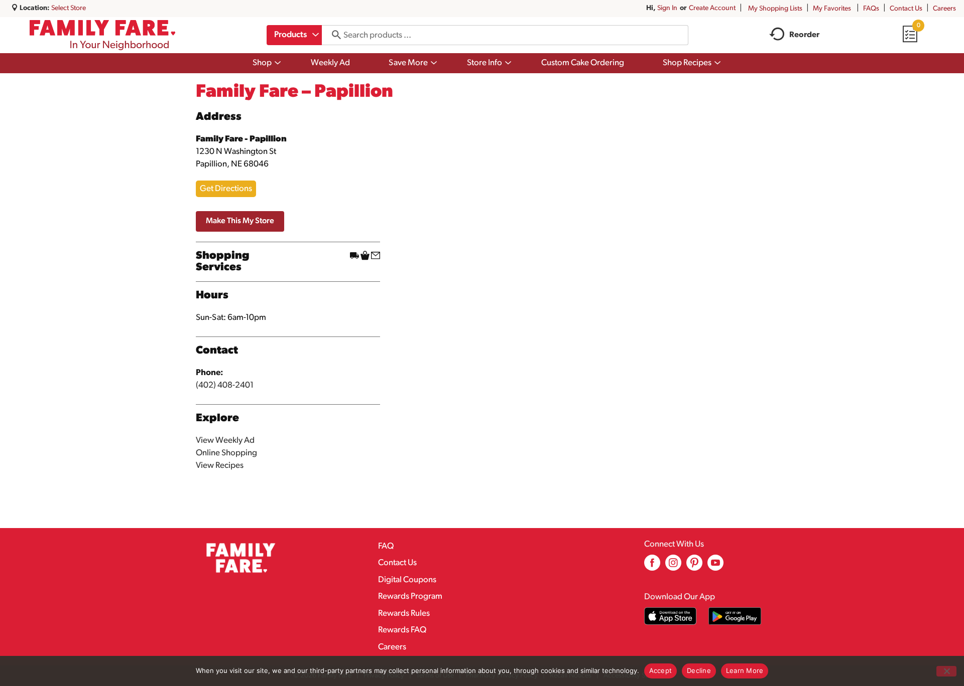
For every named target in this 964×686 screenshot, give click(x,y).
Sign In (667, 8)
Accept (660, 670)
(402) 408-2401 (225, 385)
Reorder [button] (804, 35)
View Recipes (220, 465)
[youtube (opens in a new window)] (715, 566)
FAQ (386, 546)
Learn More (745, 670)
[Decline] (946, 671)
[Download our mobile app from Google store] (734, 616)
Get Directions (226, 189)
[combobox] (294, 35)
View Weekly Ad (225, 440)
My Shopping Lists (775, 9)
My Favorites (832, 9)
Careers (944, 9)
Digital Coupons (407, 580)
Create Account (712, 8)
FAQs (871, 9)
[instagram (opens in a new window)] (673, 566)
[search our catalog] (333, 35)
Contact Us (906, 9)
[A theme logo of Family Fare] (103, 35)
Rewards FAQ (402, 630)
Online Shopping (226, 453)
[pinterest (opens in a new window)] (694, 566)
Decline (699, 670)
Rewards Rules (404, 613)
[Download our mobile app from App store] (670, 616)
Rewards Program (410, 596)
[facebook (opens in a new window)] (652, 566)
